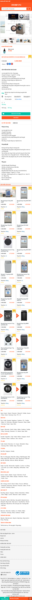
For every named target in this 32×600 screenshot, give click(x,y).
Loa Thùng (27, 465)
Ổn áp (2, 520)
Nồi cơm (12, 460)
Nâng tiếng (16, 467)
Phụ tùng (6, 520)
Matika (27, 493)
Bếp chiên (13, 456)
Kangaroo (24, 436)
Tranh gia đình (25, 503)
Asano (6, 415)
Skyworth (20, 413)
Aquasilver (7, 436)
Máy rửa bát (8, 502)
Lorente (10, 494)
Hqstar (7, 493)
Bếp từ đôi (6, 458)
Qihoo (24, 485)
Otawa (8, 438)
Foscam (21, 483)
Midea (2, 422)
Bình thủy (13, 500)
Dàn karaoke (12, 465)
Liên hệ (2, 538)
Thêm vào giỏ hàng (16, 113)
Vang (2, 469)
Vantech (3, 487)
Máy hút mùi (21, 458)
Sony (15, 415)
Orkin (2, 494)
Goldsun (13, 511)
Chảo (17, 458)
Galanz (15, 429)
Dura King (3, 493)
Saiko (19, 494)
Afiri (2, 483)
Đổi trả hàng (3, 568)
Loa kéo (22, 465)
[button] (2, 24)
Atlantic (10, 475)
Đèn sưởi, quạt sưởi (17, 503)
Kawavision (9, 485)
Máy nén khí (26, 518)
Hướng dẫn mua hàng (5, 547)
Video (1, 552)
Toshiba (24, 413)
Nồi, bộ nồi (21, 460)
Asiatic (6, 475)
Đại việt (21, 438)
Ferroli (24, 475)
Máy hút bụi (9, 503)
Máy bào (3, 518)
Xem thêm (19, 99)
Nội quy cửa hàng (4, 540)
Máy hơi (14, 518)
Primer (2, 478)
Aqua (2, 413)
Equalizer (18, 465)
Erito (2, 420)
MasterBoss (22, 493)
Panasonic (14, 413)
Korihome (3, 438)
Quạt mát (3, 505)
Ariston (2, 475)
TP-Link (28, 485)
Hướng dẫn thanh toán (5, 549)
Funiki (5, 420)
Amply (2, 465)
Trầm (27, 467)
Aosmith (2, 436)
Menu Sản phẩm (15, 598)
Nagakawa (14, 420)
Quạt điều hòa (22, 502)
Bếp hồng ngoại (23, 456)
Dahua (17, 483)
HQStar (19, 436)
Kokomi (16, 493)
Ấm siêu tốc (3, 500)
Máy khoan (19, 518)
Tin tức (1, 554)
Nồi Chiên (7, 460)
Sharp (2, 415)
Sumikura (20, 420)
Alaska (19, 431)
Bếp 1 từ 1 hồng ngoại (5, 456)
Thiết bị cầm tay (4, 525)
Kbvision (15, 485)
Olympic (16, 476)
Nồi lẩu (16, 460)
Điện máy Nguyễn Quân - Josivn (7, 533)
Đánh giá (15, 123)
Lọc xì (8, 467)
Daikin (28, 422)
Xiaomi (9, 413)
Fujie (12, 436)
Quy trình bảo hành (4, 565)
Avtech (9, 483)
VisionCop (8, 487)
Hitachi (5, 444)
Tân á (17, 438)
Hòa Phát (3, 451)
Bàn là (8, 500)
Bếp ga (17, 456)
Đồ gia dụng (18, 525)
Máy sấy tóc (15, 502)
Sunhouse (12, 438)
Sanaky (12, 451)
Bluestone (15, 494)
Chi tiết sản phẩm (6, 123)
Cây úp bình (18, 500)
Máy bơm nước (8, 518)
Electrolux (9, 422)
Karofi (28, 436)
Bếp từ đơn (12, 458)
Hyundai (9, 420)
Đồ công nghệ (12, 525)
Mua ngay (16, 117)
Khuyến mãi (3, 536)
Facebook (4, 574)
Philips (6, 494)
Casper (5, 413)
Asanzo (28, 413)
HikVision (26, 483)
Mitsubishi (15, 422)
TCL (18, 415)
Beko (15, 424)
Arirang (5, 483)
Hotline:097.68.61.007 (5, 1)
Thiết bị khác (22, 467)
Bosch (13, 483)
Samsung (11, 415)
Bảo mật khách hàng (4, 561)
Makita (19, 511)
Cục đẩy (6, 465)
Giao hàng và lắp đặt (4, 563)
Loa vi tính (3, 467)
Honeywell (3, 485)
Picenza (26, 476)
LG (20, 415)
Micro (11, 467)
